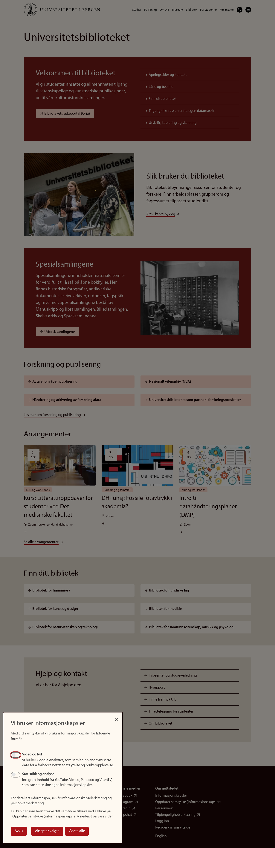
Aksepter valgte (47, 831)
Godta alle (77, 831)
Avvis (19, 831)
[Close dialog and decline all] (117, 717)
